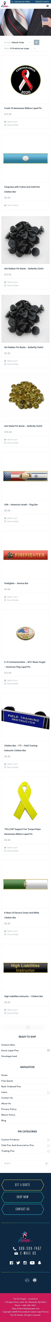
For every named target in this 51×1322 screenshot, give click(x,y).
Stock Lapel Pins (10, 1050)
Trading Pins (8, 1150)
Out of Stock (12, 205)
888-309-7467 (30, 1249)
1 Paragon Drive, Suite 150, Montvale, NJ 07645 (25, 1302)
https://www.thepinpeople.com (25, 1308)
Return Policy (8, 1114)
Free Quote (7, 1080)
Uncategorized (9, 1056)
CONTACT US (23, 1209)
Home (4, 1075)
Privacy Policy (9, 1109)
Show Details (12, 125)
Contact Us (7, 1097)
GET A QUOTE (22, 1185)
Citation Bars (8, 1044)
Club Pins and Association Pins (17, 1145)
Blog (3, 1120)
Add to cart (12, 122)
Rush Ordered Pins (11, 1086)
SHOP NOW (23, 1197)
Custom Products (10, 1139)
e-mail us (28, 1253)
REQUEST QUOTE (42, 2)
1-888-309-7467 (28, 1305)
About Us (6, 1103)
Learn (4, 1092)
